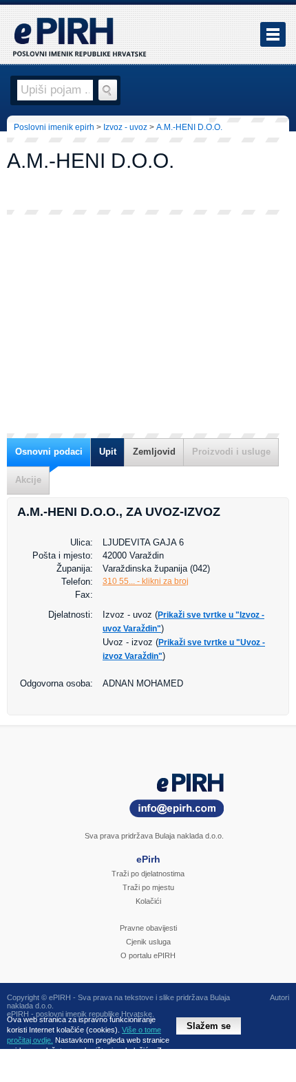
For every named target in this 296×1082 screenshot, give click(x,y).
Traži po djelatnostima (148, 873)
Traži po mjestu (148, 887)
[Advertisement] (148, 324)
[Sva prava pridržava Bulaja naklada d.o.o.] (148, 798)
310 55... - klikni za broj (146, 581)
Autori (279, 997)
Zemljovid (154, 451)
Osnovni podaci (49, 451)
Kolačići (148, 901)
